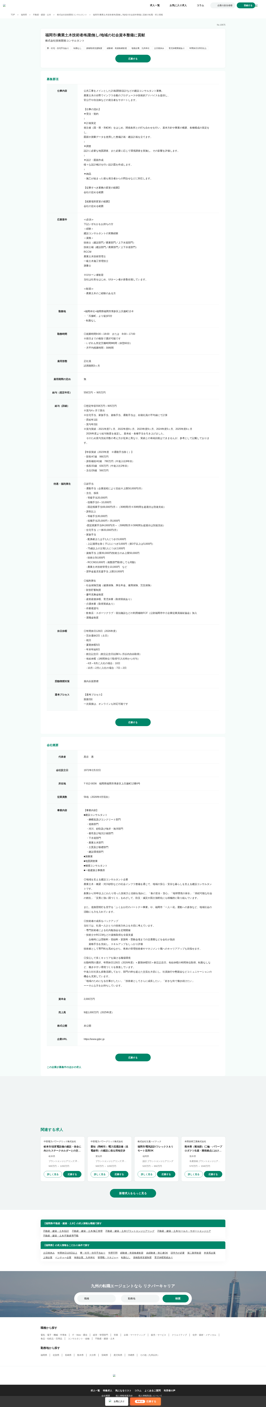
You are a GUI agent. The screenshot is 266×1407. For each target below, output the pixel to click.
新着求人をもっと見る (133, 1193)
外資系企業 (210, 1253)
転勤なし (125, 1257)
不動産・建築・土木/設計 (56, 1231)
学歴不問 (112, 1253)
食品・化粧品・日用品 (51, 1338)
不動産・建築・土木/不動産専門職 (60, 1235)
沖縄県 (131, 1355)
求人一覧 (155, 5)
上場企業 (47, 1257)
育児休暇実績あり (163, 1257)
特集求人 (107, 1390)
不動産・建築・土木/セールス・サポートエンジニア (184, 1231)
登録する (248, 5)
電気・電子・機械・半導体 (53, 1335)
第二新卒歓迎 (194, 1253)
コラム (200, 5)
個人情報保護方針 (124, 1396)
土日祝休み (49, 1253)
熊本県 (80, 1355)
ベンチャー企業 (63, 1257)
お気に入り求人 (178, 5)
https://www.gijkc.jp (94, 1039)
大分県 (92, 1355)
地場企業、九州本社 (84, 1257)
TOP (13, 15)
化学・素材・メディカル (204, 1335)
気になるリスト (123, 1390)
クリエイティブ (179, 1335)
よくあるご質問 (153, 1390)
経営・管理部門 (100, 1335)
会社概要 (105, 1396)
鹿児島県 (118, 1355)
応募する (133, 58)
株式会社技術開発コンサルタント (72, 15)
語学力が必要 (178, 1253)
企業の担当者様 (224, 5)
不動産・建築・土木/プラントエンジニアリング (129, 1231)
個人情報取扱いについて (150, 1396)
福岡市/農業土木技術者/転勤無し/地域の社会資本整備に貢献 (95, 35)
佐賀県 (56, 1355)
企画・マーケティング (134, 1335)
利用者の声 (169, 1390)
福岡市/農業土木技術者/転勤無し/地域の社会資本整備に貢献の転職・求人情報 (128, 15)
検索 (178, 1298)
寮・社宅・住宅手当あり (92, 1253)
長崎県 (68, 1355)
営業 (116, 1335)
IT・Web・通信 (79, 1335)
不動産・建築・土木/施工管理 (87, 1231)
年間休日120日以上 (67, 1253)
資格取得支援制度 (142, 1257)
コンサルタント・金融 (78, 1338)
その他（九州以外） (149, 1355)
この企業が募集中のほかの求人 (64, 1067)
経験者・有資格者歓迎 (131, 1253)
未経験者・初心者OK (157, 1253)
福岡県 (24, 15)
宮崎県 (104, 1355)
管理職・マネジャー (108, 1257)
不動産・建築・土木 (42, 15)
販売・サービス (158, 1335)
